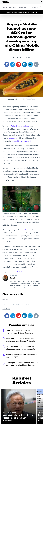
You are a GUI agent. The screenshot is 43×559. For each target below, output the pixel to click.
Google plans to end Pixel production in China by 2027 (21, 355)
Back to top (6, 309)
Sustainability (23, 7)
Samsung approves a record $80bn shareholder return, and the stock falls (21, 347)
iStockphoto (18, 272)
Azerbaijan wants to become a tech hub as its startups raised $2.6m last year (22, 364)
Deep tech (12, 7)
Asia (21, 20)
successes (13, 138)
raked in (24, 230)
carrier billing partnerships (22, 141)
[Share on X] (12, 315)
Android (5, 299)
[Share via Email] (36, 315)
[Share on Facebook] (6, 315)
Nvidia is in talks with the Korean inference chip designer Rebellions (19, 331)
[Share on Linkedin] (24, 315)
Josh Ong (14, 278)
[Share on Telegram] (30, 315)
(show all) (22, 288)
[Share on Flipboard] (18, 315)
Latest (5, 7)
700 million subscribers (20, 126)
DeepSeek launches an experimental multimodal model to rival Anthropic (20, 339)
